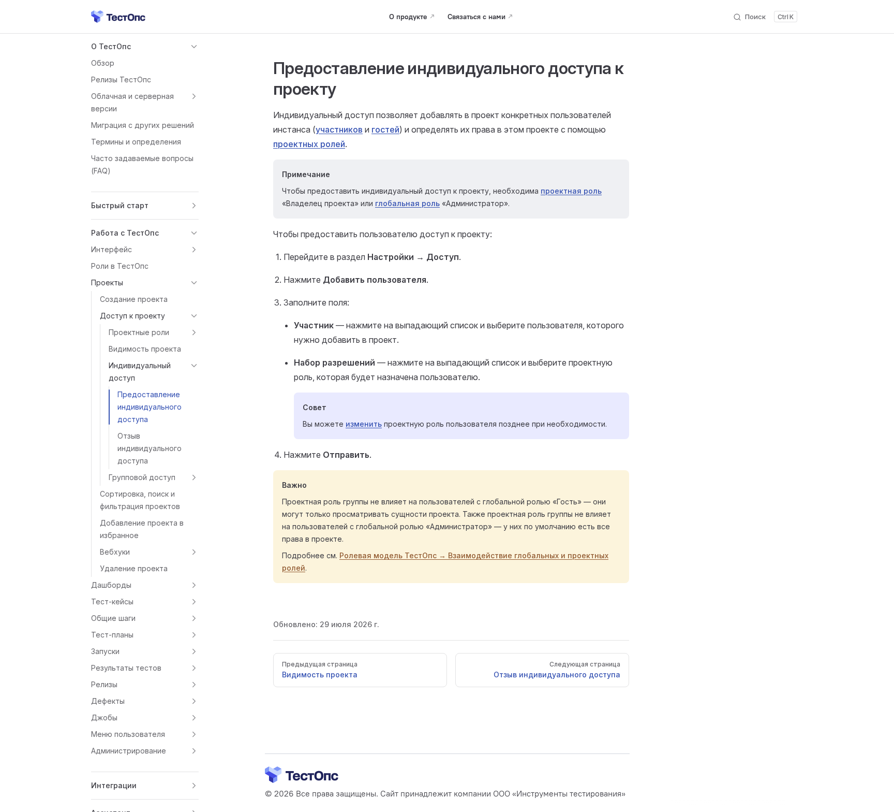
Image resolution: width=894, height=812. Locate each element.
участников (339, 129)
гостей (385, 129)
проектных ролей (309, 144)
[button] (145, 46)
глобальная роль (407, 203)
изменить (364, 423)
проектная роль (571, 190)
